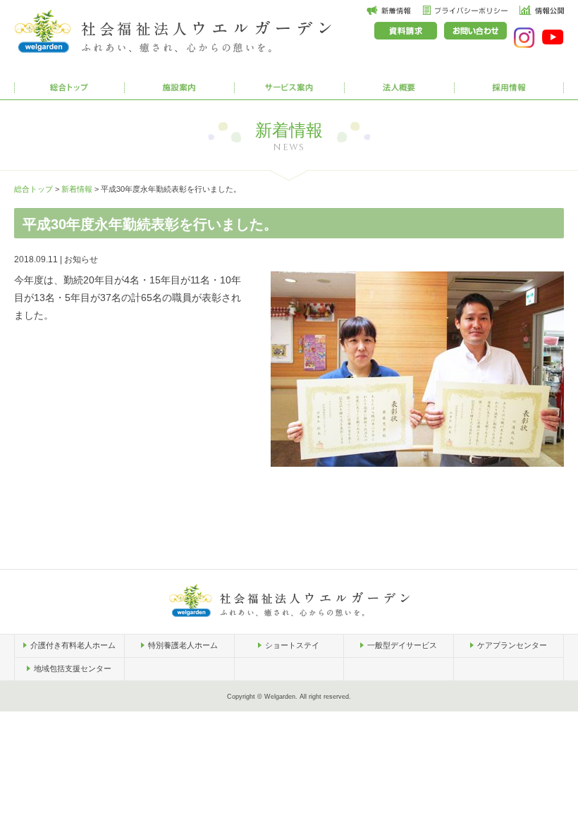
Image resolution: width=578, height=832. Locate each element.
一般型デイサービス (402, 645)
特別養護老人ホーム (183, 645)
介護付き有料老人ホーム (73, 645)
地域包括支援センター (72, 668)
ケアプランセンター (512, 645)
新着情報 (76, 189)
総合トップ (33, 189)
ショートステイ (292, 645)
